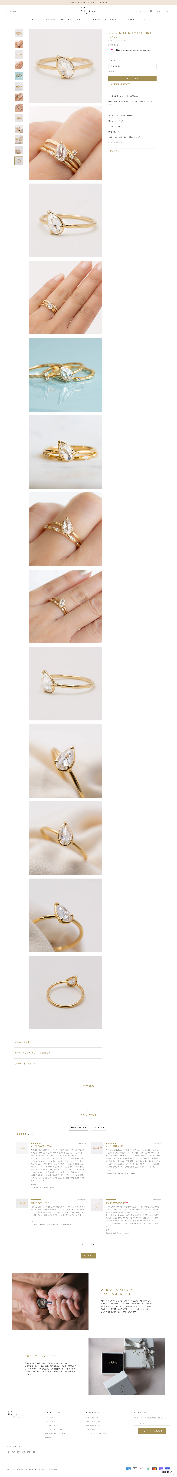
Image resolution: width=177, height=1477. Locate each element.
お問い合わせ (50, 1418)
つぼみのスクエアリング (40, 1203)
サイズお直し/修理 (93, 1422)
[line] (34, 1452)
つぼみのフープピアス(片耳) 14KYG (42, 1187)
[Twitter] (129, 141)
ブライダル (81, 19)
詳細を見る (114, 151)
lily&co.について (113, 19)
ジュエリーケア (92, 1418)
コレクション (66, 19)
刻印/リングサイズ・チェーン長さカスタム (32, 1053)
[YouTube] (28, 1452)
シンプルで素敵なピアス (115, 1146)
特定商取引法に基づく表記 (55, 1433)
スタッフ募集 (50, 1422)
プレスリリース (51, 1426)
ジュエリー (36, 19)
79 (94, 1244)
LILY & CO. (32, 1469)
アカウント (141, 11)
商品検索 (12, 11)
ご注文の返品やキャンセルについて (99, 1433)
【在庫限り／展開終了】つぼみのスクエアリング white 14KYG (51, 1225)
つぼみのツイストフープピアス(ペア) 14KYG (120, 1173)
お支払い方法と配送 (22, 1042)
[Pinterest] (134, 141)
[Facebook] (125, 141)
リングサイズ (113, 60)
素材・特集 (50, 19)
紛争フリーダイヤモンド (24, 1064)
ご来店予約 (95, 19)
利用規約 (48, 1437)
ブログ (143, 19)
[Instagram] (18, 1452)
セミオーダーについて (94, 1426)
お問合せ (131, 19)
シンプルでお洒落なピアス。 (42, 1146)
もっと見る (88, 1256)
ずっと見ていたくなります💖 (117, 1203)
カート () (163, 11)
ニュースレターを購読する (152, 1431)
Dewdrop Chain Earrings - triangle (117, 1233)
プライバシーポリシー (53, 1429)
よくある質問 (91, 1429)
